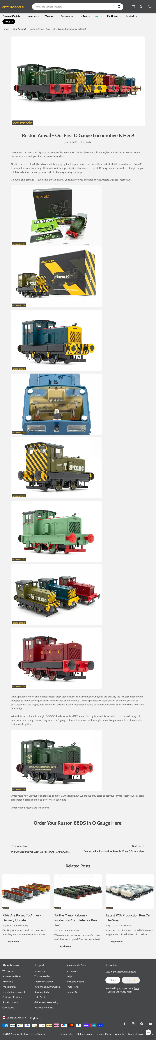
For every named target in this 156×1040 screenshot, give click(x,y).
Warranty (119, 1034)
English (34, 1018)
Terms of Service (136, 1034)
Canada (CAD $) (15, 1017)
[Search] (119, 7)
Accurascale (17, 1034)
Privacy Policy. (126, 991)
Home (5, 28)
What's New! (19, 28)
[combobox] (77, 6)
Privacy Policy (67, 1034)
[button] (148, 1032)
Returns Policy (84, 1034)
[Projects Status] (133, 7)
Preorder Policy (103, 1034)
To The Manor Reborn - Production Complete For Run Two (75, 920)
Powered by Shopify (34, 1034)
